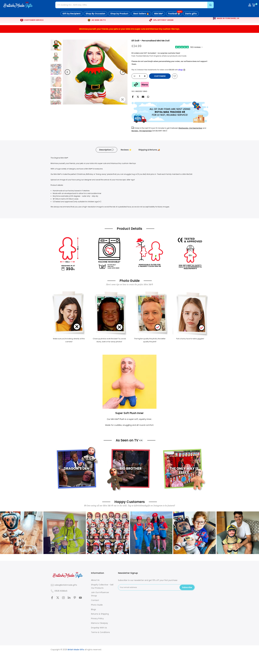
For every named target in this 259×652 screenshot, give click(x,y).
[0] (253, 5)
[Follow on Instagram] (63, 597)
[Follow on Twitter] (57, 597)
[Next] (122, 72)
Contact (95, 600)
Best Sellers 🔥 (141, 13)
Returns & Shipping (100, 614)
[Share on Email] (143, 97)
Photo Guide (97, 604)
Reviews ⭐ (126, 149)
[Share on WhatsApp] (148, 97)
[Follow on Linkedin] (69, 597)
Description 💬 (106, 149)
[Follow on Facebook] (52, 597)
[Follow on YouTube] (80, 597)
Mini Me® (158, 13)
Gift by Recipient (71, 13)
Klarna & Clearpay (99, 623)
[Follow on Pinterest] (74, 597)
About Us (95, 580)
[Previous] (67, 72)
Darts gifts (191, 13)
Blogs (93, 609)
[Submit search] (210, 5)
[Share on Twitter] (138, 97)
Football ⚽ (175, 13)
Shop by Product (119, 13)
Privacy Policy (97, 618)
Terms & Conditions (100, 632)
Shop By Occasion (95, 13)
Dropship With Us (99, 627)
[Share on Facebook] (133, 97)
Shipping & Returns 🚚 (149, 149)
